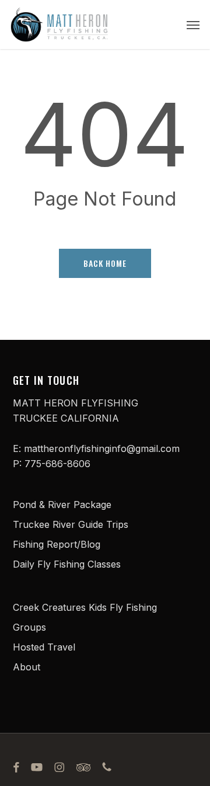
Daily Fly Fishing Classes (67, 564)
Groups (29, 627)
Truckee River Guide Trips (70, 524)
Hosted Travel (44, 647)
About (26, 667)
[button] (193, 24)
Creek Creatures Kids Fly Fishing (85, 607)
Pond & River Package (62, 504)
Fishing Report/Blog (56, 544)
